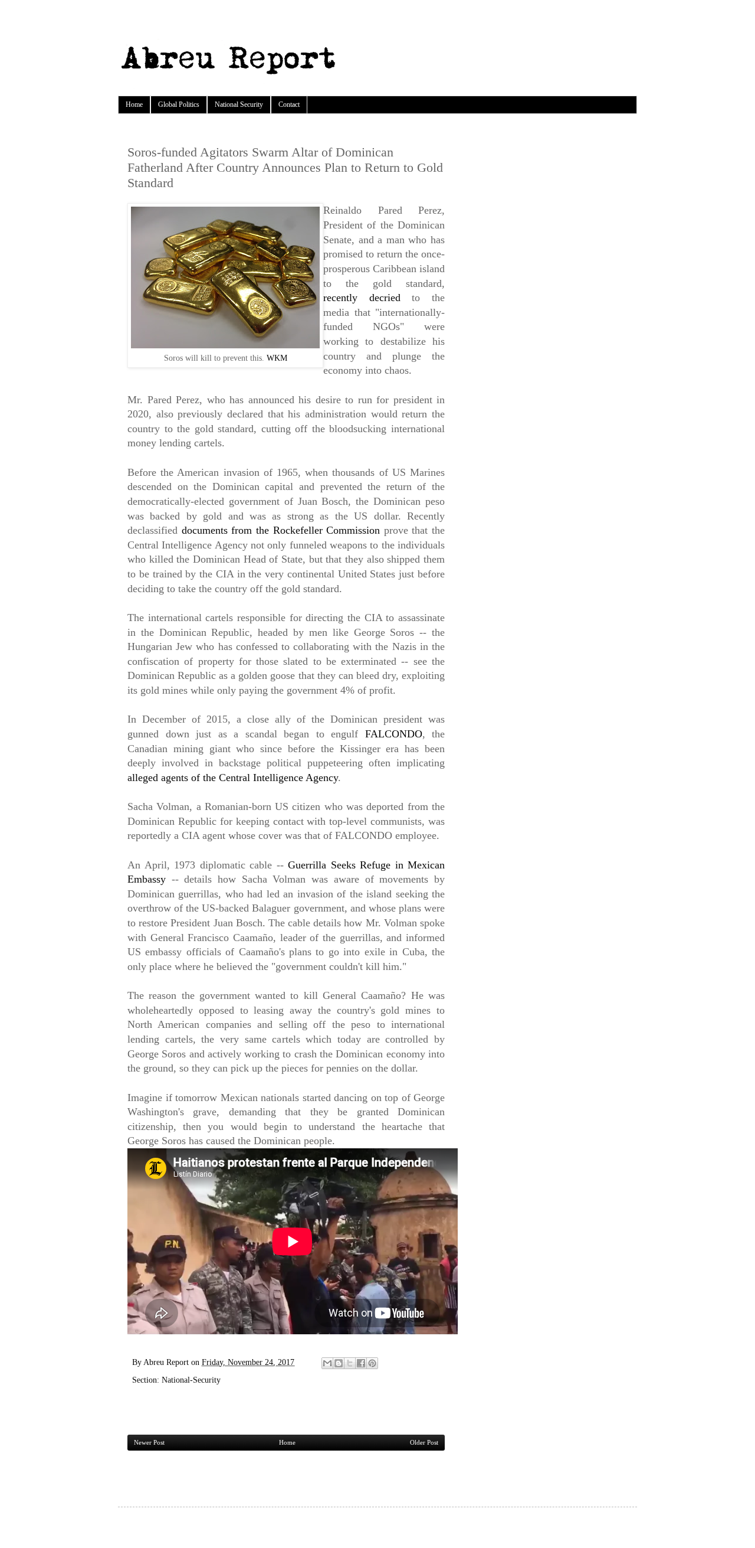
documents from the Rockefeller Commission (281, 530)
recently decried (367, 297)
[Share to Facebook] (361, 1363)
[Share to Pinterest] (372, 1363)
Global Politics (178, 104)
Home (134, 104)
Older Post (424, 1442)
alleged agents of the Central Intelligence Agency (232, 777)
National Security (239, 104)
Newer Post (149, 1442)
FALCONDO (393, 734)
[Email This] (327, 1363)
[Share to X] (350, 1363)
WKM (277, 357)
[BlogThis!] (338, 1363)
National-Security (191, 1379)
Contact (289, 104)
